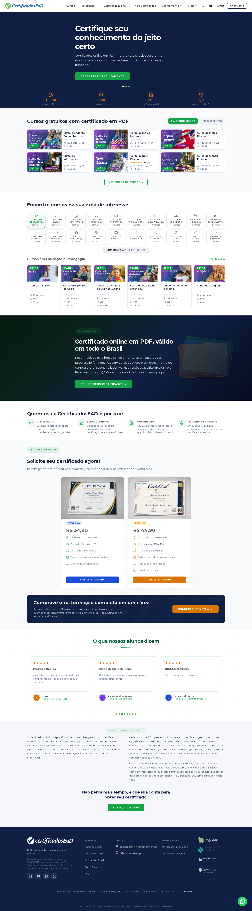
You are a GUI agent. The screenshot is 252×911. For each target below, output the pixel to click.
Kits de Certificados (95, 860)
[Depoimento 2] (119, 714)
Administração (150, 891)
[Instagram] (30, 876)
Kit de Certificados (144, 5)
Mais (191, 5)
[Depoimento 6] (130, 714)
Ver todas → (189, 891)
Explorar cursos (95, 69)
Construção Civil (131, 891)
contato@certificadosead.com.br (138, 846)
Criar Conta (237, 5)
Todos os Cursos (93, 846)
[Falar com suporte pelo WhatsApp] (242, 901)
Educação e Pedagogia (109, 891)
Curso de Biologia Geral (121, 699)
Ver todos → (217, 258)
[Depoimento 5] (127, 714)
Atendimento (170, 5)
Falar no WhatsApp (130, 853)
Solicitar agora (92, 579)
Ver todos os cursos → (126, 182)
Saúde (92, 891)
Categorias (88, 5)
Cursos (70, 5)
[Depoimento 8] (135, 714)
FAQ (87, 873)
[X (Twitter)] (54, 876)
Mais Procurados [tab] (183, 121)
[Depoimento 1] (116, 714)
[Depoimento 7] (132, 714)
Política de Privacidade (175, 846)
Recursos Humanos (170, 891)
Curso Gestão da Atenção (56, 699)
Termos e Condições (173, 853)
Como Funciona (93, 867)
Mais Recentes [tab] (212, 121)
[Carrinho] (210, 6)
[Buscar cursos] (203, 6)
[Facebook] (46, 876)
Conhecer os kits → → (195, 609)
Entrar (220, 5)
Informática (79, 891)
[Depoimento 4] (124, 714)
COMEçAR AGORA (126, 807)
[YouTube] (38, 876)
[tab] (123, 86)
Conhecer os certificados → (104, 384)
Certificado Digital (115, 5)
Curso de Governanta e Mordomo (192, 699)
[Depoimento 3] (122, 714)
